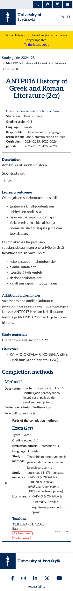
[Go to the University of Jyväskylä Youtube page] (59, 578)
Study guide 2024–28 (18, 58)
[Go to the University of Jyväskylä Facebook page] (12, 578)
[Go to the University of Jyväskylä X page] (47, 578)
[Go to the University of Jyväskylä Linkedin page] (35, 578)
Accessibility (36, 586)
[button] (40, 531)
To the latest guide (36, 44)
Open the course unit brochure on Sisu (32, 111)
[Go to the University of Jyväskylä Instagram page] (23, 578)
